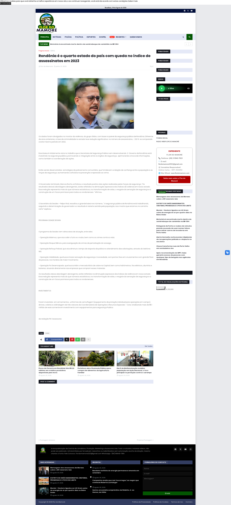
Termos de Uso (177, 502)
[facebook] (174, 264)
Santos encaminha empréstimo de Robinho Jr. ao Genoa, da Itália (113, 491)
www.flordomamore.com (180, 173)
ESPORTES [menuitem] (91, 37)
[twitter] (174, 266)
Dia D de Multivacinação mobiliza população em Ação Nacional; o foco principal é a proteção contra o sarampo (134, 370)
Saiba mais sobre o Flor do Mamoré (174, 179)
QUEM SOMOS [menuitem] (136, 37)
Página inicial (44, 51)
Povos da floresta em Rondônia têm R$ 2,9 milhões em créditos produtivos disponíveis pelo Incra (56, 370)
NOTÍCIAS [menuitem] (57, 37)
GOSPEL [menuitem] (102, 37)
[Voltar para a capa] (46, 23)
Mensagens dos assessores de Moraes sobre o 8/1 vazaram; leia (173, 198)
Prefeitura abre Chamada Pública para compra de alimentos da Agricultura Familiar (94, 370)
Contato (189, 502)
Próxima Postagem (144, 440)
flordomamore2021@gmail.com (170, 164)
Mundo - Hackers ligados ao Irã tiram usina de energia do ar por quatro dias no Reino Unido (174, 212)
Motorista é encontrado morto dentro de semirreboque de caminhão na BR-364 (84, 44)
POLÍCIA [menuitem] (68, 37)
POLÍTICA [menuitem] (79, 37)
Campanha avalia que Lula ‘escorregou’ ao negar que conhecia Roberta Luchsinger (115, 481)
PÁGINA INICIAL (162, 138)
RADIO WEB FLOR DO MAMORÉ (167, 141)
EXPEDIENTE (174, 151)
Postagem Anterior (47, 440)
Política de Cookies (160, 502)
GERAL (52, 51)
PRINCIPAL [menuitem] (44, 37)
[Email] (83, 339)
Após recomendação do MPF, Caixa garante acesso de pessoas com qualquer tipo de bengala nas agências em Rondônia (173, 256)
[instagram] (174, 267)
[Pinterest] (72, 339)
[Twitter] (66, 339)
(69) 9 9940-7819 (176, 158)
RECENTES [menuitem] (120, 37)
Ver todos (148, 346)
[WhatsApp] (77, 339)
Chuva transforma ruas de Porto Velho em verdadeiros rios (172, 247)
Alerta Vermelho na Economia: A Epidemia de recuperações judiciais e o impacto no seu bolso (174, 239)
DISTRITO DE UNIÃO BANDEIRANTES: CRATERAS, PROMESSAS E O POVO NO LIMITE (173, 204)
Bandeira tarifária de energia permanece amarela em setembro (115, 472)
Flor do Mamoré (59, 502)
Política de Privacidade (141, 502)
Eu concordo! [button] (5, 3)
